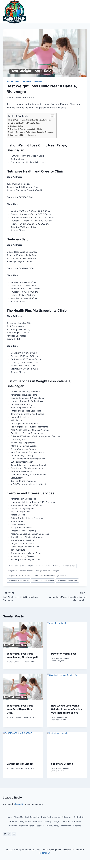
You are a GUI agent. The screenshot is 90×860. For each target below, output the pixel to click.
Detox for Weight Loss (63, 653)
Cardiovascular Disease (20, 763)
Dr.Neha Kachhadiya (61, 658)
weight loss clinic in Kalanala (19, 576)
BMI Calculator (32, 817)
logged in (19, 804)
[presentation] (23, 635)
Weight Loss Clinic (34, 81)
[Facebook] (5, 834)
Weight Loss (20, 81)
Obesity (10, 81)
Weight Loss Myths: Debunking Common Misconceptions (68, 596)
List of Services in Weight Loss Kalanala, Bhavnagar (32, 132)
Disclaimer (66, 826)
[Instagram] (14, 834)
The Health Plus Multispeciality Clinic (26, 129)
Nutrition (13, 826)
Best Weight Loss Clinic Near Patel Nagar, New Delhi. (20, 709)
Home (9, 817)
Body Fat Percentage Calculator (56, 817)
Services (13, 821)
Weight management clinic (67, 580)
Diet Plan (37, 821)
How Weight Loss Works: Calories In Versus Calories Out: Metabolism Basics (66, 709)
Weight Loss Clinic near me (18, 580)
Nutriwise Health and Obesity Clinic (25, 123)
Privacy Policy (52, 826)
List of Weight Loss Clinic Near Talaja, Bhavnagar (30, 120)
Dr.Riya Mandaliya (60, 717)
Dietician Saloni (16, 126)
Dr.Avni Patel (14, 768)
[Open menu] (85, 11)
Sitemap (77, 826)
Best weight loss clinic (16, 566)
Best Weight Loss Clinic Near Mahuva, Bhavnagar (21, 596)
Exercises (76, 821)
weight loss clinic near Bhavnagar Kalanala (49, 576)
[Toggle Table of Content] (51, 116)
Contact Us (78, 817)
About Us (18, 817)
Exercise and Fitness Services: (23, 135)
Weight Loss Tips (62, 821)
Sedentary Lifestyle (62, 763)
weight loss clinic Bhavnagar (47, 571)
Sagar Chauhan (15, 97)
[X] (9, 834)
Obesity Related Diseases (31, 826)
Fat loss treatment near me (39, 566)
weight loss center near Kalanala (20, 571)
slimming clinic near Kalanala (64, 566)
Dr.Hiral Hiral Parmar (61, 768)
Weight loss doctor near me (43, 580)
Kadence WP (45, 853)
